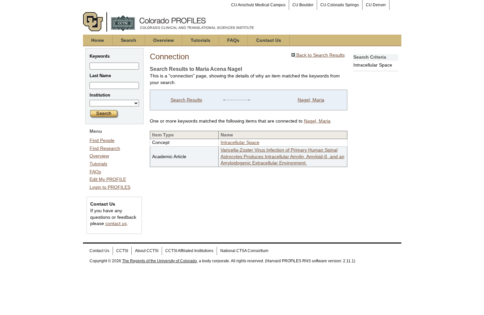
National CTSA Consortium (244, 250)
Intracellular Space (240, 142)
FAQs (233, 40)
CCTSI (122, 250)
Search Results (186, 99)
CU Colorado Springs (339, 5)
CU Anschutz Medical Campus (258, 5)
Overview (163, 40)
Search (128, 40)
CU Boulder (302, 5)
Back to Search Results (320, 55)
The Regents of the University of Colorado (159, 261)
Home (97, 40)
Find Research (105, 148)
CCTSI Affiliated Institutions (189, 250)
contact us (116, 223)
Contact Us (268, 40)
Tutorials (200, 40)
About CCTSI (146, 250)
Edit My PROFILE (108, 179)
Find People (102, 140)
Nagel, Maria (311, 99)
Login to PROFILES (110, 187)
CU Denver (376, 5)
